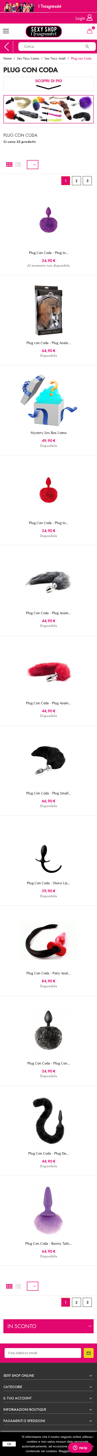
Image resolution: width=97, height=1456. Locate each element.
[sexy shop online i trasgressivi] (48, 31)
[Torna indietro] (7, 47)
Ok (9, 1444)
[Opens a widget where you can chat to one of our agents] (80, 1448)
